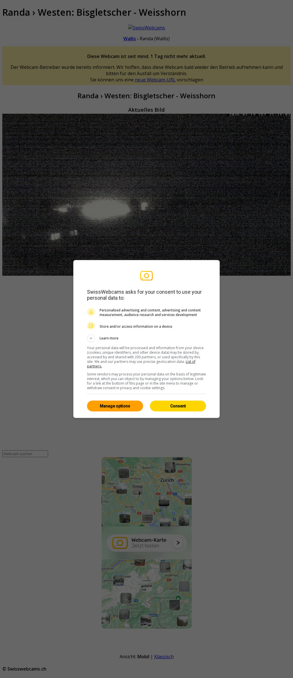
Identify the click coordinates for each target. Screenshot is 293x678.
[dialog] (146, 339)
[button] (146, 338)
